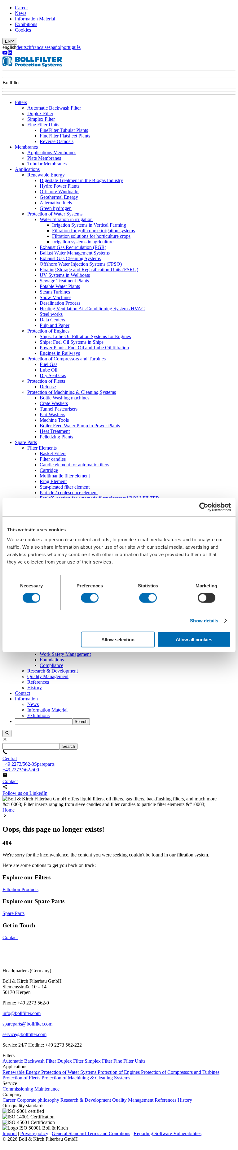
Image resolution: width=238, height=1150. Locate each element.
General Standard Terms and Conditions (91, 1133)
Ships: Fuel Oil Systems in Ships (72, 342)
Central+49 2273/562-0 (18, 761)
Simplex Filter (41, 119)
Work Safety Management (65, 654)
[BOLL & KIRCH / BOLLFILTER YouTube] (4, 53)
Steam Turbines (55, 291)
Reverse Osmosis (56, 141)
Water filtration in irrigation (66, 219)
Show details (204, 620)
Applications (27, 169)
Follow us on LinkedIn (24, 793)
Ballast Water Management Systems (75, 252)
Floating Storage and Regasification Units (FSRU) (89, 269)
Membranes (26, 147)
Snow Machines (55, 297)
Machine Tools (54, 420)
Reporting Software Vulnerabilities (167, 1133)
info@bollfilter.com (21, 1013)
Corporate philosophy (38, 1100)
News (20, 13)
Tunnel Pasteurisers (58, 409)
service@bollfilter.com (24, 1034)
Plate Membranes (44, 158)
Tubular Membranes (47, 163)
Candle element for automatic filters (74, 464)
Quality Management (47, 676)
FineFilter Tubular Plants (64, 130)
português (71, 47)
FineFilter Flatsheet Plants (65, 135)
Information (26, 698)
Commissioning (18, 1088)
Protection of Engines (48, 330)
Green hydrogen (56, 208)
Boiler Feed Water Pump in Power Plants (80, 425)
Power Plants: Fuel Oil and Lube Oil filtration (84, 347)
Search (81, 721)
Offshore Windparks (59, 191)
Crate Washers (54, 403)
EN (8, 41)
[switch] (90, 598)
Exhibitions (26, 24)
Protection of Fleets (46, 381)
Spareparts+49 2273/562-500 (28, 766)
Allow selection (117, 639)
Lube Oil (48, 369)
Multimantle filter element (65, 475)
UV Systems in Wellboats (65, 275)
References (38, 682)
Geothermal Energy (59, 197)
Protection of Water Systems (54, 213)
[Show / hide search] (6, 733)
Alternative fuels (56, 202)
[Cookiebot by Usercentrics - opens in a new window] (204, 507)
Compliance (51, 665)
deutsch (23, 47)
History (34, 687)
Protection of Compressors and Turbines (66, 358)
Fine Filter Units (43, 124)
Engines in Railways (60, 353)
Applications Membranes (51, 152)
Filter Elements (42, 448)
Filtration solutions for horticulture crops (91, 236)
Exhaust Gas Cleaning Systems (70, 258)
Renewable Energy (46, 174)
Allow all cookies (194, 639)
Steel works (51, 314)
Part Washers (52, 414)
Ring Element (53, 481)
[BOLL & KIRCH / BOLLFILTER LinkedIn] (9, 53)
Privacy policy (34, 1133)
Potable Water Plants (60, 286)
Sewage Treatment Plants (64, 280)
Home (8, 809)
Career (21, 7)
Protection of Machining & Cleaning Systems (71, 392)
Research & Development (52, 670)
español (53, 47)
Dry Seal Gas (53, 375)
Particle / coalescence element (69, 492)
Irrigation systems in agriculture (82, 241)
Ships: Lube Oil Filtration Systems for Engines (85, 336)
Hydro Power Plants (59, 186)
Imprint (9, 1133)
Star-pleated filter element (65, 487)
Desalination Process (60, 303)
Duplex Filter (40, 113)
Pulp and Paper (54, 325)
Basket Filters (53, 453)
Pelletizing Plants (56, 436)
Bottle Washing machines (64, 397)
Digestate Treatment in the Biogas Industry (81, 180)
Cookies (23, 30)
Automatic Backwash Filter (54, 108)
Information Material (35, 18)
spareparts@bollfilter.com (27, 1023)
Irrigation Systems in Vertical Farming (89, 225)
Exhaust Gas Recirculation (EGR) (73, 247)
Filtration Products (20, 889)
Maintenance (47, 1088)
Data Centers (52, 319)
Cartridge (49, 470)
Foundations (52, 659)
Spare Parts (26, 442)
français (38, 47)
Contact (22, 693)
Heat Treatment (55, 431)
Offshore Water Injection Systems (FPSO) (81, 264)
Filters (21, 102)
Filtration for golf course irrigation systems (93, 230)
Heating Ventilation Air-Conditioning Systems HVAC (92, 308)
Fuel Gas (48, 364)
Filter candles (53, 459)
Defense (48, 386)
